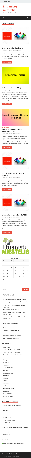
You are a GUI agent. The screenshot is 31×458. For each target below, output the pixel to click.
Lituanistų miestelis (10, 8)
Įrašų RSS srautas (7, 417)
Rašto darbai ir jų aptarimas (11, 357)
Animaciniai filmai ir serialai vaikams (12, 405)
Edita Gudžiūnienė (7, 338)
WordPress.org (6, 422)
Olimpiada (6, 375)
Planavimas (6, 362)
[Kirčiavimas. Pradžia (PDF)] (15, 75)
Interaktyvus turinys (8, 396)
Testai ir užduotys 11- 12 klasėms (11, 352)
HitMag (17, 456)
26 (11, 276)
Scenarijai (5, 370)
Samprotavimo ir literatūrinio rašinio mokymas (15, 354)
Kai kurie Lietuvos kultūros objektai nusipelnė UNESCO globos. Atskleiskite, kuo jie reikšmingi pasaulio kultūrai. (15, 300)
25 (7, 276)
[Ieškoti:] (15, 289)
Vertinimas (6, 365)
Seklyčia (5, 386)
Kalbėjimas (6, 360)
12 (11, 270)
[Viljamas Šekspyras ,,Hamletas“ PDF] (15, 202)
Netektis (16, 330)
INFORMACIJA (17, 333)
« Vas (3, 283)
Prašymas (15, 328)
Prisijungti (5, 415)
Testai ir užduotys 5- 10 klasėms (11, 349)
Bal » (6, 283)
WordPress (10, 456)
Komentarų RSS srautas (9, 420)
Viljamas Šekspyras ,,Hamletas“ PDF (14, 215)
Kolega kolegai (5, 46)
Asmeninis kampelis (8, 388)
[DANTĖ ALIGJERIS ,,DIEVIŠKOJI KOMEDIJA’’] (15, 160)
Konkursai (6, 383)
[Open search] (27, 18)
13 (15, 270)
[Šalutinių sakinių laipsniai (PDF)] (15, 35)
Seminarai (6, 380)
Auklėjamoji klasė (8, 367)
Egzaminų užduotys (8, 373)
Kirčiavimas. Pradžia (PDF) (11, 88)
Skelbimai (5, 378)
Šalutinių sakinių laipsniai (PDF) (13, 48)
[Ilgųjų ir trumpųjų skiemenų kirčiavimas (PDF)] (15, 117)
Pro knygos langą (7, 393)
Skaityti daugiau (6, 62)
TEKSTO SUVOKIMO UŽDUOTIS (11, 309)
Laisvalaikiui (6, 391)
